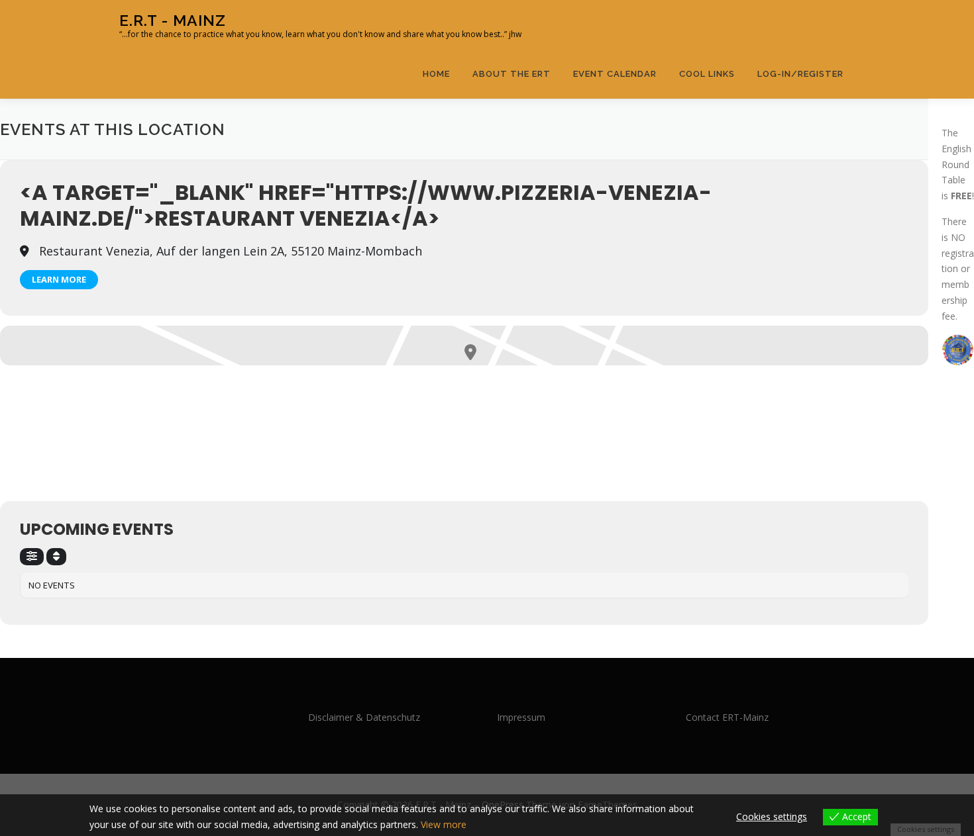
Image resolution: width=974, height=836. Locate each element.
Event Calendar (615, 74)
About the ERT (511, 74)
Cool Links (707, 74)
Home (436, 74)
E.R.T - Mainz (172, 20)
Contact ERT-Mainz (727, 717)
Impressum (521, 717)
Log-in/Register (800, 74)
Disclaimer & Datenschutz (364, 717)
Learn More (59, 279)
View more (443, 824)
